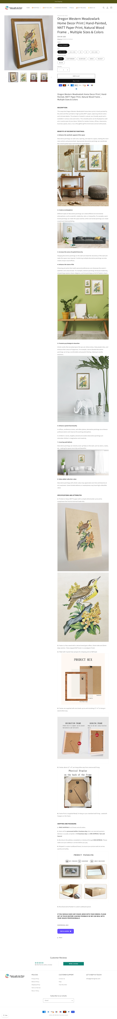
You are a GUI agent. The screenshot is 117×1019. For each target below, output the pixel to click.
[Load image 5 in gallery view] (33, 77)
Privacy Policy (35, 978)
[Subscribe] (72, 1001)
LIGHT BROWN (70, 59)
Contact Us (62, 978)
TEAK (60, 59)
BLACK (61, 62)
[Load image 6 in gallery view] (44, 77)
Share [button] (60, 937)
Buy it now (76, 81)
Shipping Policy (36, 984)
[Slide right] (51, 77)
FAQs (60, 981)
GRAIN (92, 59)
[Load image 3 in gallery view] (23, 77)
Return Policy (35, 990)
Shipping (59, 39)
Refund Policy (35, 981)
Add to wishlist (64, 931)
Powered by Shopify (63, 1015)
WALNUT (100, 59)
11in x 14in (73, 52)
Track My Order (63, 984)
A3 (86, 52)
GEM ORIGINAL (56, 1015)
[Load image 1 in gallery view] (13, 77)
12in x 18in (94, 52)
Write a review (73, 964)
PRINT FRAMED (63, 45)
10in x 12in (62, 52)
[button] (36, 8)
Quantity (59, 66)
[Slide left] (6, 77)
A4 (80, 52)
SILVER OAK (82, 59)
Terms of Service (36, 987)
